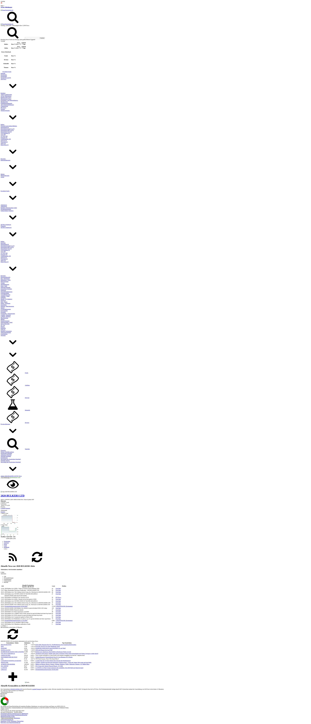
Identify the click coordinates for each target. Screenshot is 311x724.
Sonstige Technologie (6, 331)
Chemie (3, 283)
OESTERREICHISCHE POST (9, 657)
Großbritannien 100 (6, 139)
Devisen (27, 422)
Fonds (26, 373)
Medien (3, 174)
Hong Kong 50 (4, 145)
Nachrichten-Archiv (10, 716)
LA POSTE (4, 668)
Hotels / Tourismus (5, 303)
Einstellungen (4, 457)
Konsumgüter (4, 310)
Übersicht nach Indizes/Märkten (9, 126)
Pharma (3, 326)
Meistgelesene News (6, 99)
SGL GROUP (4, 666)
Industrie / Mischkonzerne (7, 306)
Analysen (6, 543)
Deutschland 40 (5, 127)
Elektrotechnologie (5, 287)
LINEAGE (4, 669)
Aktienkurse (4, 205)
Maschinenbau (4, 318)
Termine (3, 109)
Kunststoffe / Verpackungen (8, 313)
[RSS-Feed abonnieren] (13, 562)
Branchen (3, 159)
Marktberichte (4, 102)
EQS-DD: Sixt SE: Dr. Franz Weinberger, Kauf (47, 646)
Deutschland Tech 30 (6, 131)
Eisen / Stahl (4, 286)
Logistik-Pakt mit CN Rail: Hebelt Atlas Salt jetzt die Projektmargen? (53, 660)
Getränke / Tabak (5, 296)
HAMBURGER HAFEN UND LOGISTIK (12, 651)
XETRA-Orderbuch (6, 224)
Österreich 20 (4, 142)
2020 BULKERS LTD (16, 689)
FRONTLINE (4, 662)
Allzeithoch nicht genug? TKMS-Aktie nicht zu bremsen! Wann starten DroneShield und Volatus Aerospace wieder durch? (66, 653)
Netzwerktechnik (5, 324)
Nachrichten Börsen (6, 715)
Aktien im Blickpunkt (6, 94)
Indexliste (3, 243)
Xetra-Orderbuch (13, 713)
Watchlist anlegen (5, 460)
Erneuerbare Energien (6, 289)
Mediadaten (17, 718)
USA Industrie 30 (5, 133)
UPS (2, 659)
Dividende (6, 547)
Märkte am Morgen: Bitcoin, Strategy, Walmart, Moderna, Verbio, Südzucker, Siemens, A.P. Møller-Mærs (62, 664)
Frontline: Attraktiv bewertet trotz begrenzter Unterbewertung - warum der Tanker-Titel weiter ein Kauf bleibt (63, 662)
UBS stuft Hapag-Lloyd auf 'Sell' (43, 650)
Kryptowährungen (5, 424)
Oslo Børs (58, 588)
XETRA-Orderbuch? (6, 227)
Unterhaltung (4, 334)
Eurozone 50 (4, 137)
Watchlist (27, 449)
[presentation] (5, 549)
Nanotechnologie (5, 321)
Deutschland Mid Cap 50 (7, 130)
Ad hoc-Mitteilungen (6, 7)
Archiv (2, 177)
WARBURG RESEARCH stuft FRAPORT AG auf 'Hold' (50, 648)
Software (3, 329)
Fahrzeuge (3, 290)
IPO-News (3, 107)
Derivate (27, 397)
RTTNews (58, 597)
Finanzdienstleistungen (6, 291)
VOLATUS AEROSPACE (8, 653)
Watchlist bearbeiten (6, 456)
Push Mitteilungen (5, 477)
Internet (3, 307)
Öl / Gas (3, 325)
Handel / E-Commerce (6, 299)
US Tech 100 (4, 136)
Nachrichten (4, 75)
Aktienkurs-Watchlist (6, 455)
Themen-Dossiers (5, 110)
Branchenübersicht (5, 160)
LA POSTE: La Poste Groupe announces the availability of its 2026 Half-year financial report (59, 668)
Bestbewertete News (6, 97)
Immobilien (3, 305)
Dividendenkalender (6, 209)
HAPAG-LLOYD (5, 650)
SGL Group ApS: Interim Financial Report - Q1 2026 (49, 666)
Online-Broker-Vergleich (7, 210)
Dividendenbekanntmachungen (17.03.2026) (15, 620)
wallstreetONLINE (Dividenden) (64, 606)
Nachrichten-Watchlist (6, 453)
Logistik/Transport (5, 508)
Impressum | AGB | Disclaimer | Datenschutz (12, 721)
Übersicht (3, 226)
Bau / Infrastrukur (5, 278)
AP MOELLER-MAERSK (8, 664)
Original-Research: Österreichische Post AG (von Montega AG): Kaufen (53, 657)
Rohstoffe (3, 328)
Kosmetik (3, 312)
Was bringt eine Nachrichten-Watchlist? (11, 459)
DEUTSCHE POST (6, 644)
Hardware (3, 300)
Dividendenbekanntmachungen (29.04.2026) (15, 606)
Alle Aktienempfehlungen (7, 104)
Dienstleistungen (5, 284)
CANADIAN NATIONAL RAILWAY (11, 660)
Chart (5, 545)
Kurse (5, 544)
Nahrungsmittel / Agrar (6, 322)
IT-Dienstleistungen (6, 309)
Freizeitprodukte (5, 293)
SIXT (2, 646)
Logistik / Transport (6, 315)
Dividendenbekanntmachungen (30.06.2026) (46, 669)
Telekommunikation (6, 332)
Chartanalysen (4, 106)
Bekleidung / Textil (5, 280)
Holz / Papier (4, 302)
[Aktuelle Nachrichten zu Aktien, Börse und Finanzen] (7, 10)
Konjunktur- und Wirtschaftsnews (9, 100)
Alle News (3, 79)
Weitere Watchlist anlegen (7, 452)
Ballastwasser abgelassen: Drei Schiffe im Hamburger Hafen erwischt (53, 651)
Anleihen (27, 385)
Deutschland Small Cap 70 (7, 129)
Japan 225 (3, 143)
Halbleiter (3, 297)
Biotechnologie (4, 281)
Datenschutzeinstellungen (7, 718)
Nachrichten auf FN (6, 77)
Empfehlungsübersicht (6, 103)
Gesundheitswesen (5, 294)
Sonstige (3, 512)
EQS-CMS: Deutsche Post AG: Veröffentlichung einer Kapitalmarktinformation (55, 644)
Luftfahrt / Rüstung (5, 316)
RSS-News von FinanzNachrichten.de (10, 722)
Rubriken (3, 93)
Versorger (3, 335)
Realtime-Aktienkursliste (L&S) (9, 208)
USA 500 (3, 134)
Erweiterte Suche (7, 71)
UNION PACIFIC (5, 655)
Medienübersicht (5, 175)
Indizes (2, 124)
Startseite (3, 73)
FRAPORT (4, 648)
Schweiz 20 (4, 140)
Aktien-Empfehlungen (16, 715)
